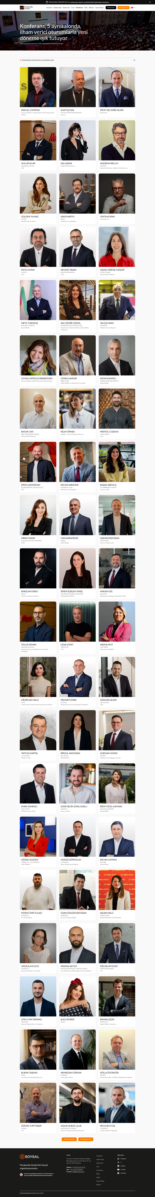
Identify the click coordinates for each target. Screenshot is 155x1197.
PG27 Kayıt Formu (123, 7)
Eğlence (91, 7)
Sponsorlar (66, 7)
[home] (26, 7)
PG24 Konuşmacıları (85, 1139)
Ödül (86, 7)
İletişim (98, 1184)
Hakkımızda (57, 7)
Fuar (72, 7)
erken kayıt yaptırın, (90, 2)
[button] (133, 7)
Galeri (98, 1177)
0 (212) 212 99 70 (79, 1167)
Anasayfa (49, 7)
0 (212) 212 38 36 (77, 1169)
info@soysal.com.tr (78, 1171)
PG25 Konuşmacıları (69, 1139)
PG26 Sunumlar (111, 7)
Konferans (79, 7)
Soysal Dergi (99, 7)
